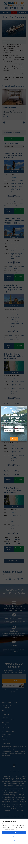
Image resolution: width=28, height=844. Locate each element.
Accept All (14, 832)
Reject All (14, 840)
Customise (14, 836)
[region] (14, 831)
